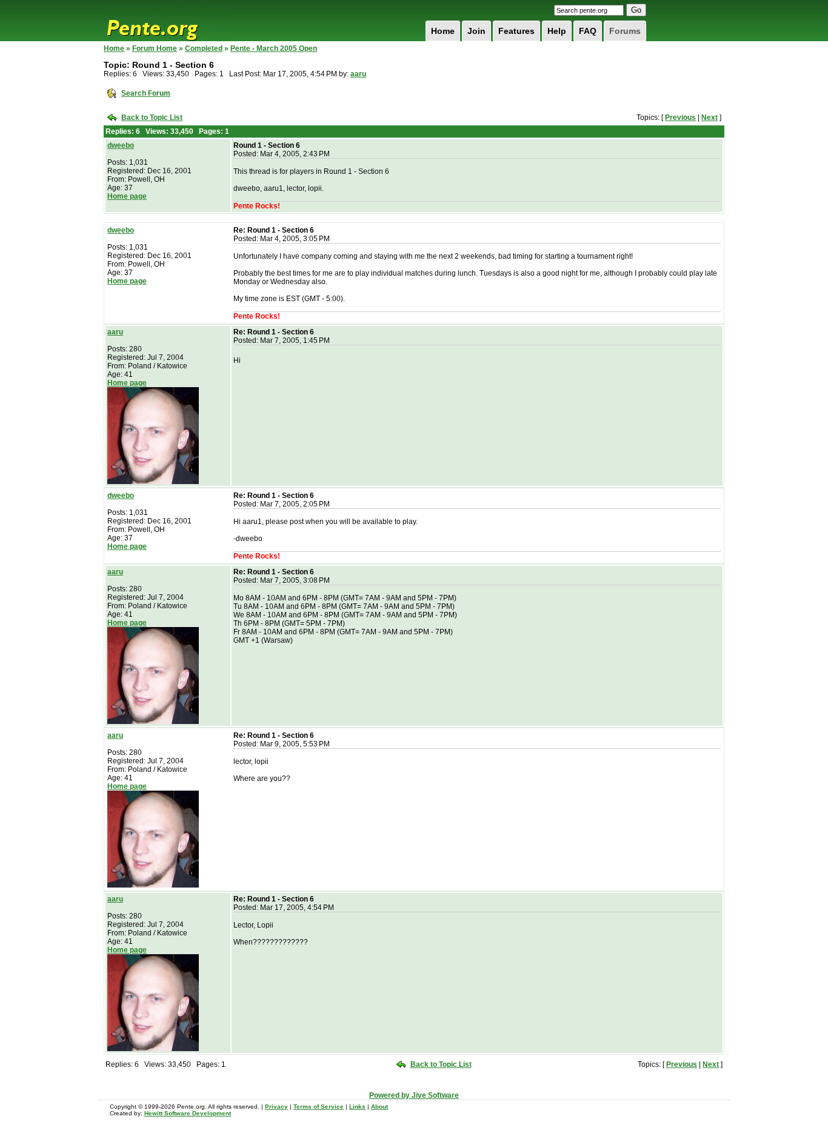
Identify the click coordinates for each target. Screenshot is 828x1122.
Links (357, 1106)
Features (516, 31)
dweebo (120, 145)
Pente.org (168, 20)
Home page (127, 196)
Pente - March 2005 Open (273, 48)
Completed (203, 48)
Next (709, 117)
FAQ (587, 31)
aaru (358, 74)
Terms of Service (318, 1106)
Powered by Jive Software (414, 1095)
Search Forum (145, 93)
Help (556, 31)
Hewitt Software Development (187, 1113)
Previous (680, 117)
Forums (625, 31)
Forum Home (154, 48)
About (379, 1106)
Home (443, 31)
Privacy (276, 1106)
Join (476, 31)
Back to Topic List (151, 117)
